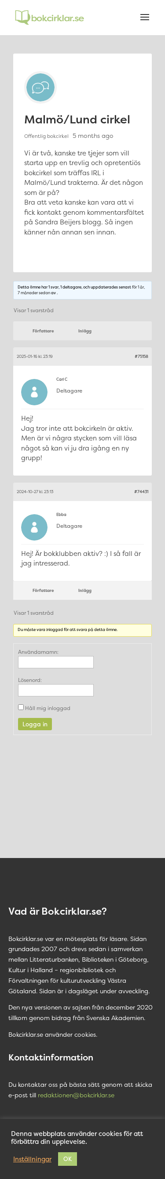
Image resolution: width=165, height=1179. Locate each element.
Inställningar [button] (32, 1159)
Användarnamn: (38, 652)
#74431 (141, 491)
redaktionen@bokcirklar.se (76, 1095)
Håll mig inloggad (47, 708)
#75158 (141, 356)
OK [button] (67, 1159)
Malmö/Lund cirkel (77, 119)
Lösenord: (30, 680)
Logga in (35, 724)
